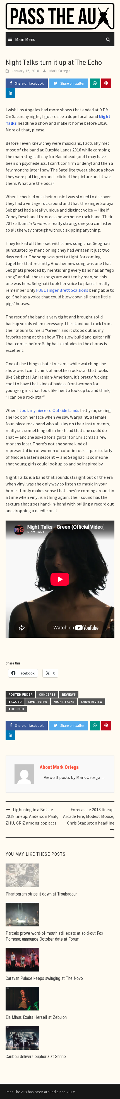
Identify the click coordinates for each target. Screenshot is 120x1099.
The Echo (16, 709)
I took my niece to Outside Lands (48, 410)
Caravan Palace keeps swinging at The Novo (44, 978)
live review (37, 702)
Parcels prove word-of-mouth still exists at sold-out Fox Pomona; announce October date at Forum (54, 936)
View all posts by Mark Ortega (74, 777)
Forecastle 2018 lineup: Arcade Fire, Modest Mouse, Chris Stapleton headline (88, 816)
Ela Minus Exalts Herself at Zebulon (36, 1017)
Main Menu (25, 39)
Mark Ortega (59, 70)
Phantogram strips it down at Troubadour (41, 894)
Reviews (69, 694)
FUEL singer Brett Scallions (62, 290)
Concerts (47, 694)
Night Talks (64, 702)
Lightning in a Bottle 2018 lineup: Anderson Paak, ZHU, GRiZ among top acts (32, 816)
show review (91, 702)
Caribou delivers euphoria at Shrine (36, 1056)
